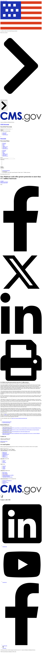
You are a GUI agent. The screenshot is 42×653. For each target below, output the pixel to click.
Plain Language (5, 473)
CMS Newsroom (4, 124)
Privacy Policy (4, 472)
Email (1, 448)
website (5, 414)
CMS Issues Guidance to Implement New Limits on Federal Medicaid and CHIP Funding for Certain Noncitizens (20, 429)
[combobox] (7, 158)
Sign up (13, 449)
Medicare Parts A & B (4, 182)
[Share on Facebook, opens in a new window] (21, 251)
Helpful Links (3, 470)
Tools (1, 464)
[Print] (21, 380)
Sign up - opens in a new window (5, 449)
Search (1, 157)
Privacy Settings (5, 474)
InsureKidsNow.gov (5, 454)
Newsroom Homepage (6, 170)
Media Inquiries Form (3, 441)
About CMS (4, 132)
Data (3, 152)
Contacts (3, 467)
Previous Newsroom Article (6, 421)
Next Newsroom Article (6, 422)
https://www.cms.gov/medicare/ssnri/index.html (19, 418)
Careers (3, 461)
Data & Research (5, 134)
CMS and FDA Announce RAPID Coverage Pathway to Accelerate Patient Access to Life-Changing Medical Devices (21, 427)
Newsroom (4, 133)
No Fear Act (4, 481)
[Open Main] (0, 111)
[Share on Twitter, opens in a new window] (21, 292)
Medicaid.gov (4, 453)
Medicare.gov (4, 452)
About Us (4, 460)
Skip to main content (3, 0)
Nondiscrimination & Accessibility (8, 475)
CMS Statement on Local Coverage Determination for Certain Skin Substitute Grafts (16, 431)
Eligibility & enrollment (4, 181)
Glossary (3, 468)
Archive (3, 466)
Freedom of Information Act (7, 480)
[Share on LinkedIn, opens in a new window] (21, 339)
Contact (3, 145)
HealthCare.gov (5, 455)
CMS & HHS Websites (4, 450)
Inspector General (5, 482)
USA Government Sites (4, 478)
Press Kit (3, 151)
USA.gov (4, 483)
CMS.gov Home (5, 146)
